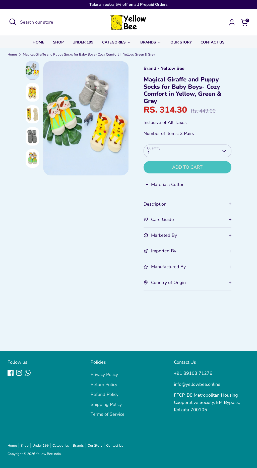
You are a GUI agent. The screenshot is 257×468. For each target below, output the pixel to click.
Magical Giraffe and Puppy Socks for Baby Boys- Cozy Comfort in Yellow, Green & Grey (89, 54)
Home (38, 42)
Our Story (181, 42)
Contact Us (212, 42)
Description (155, 204)
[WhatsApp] (28, 373)
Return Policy (104, 385)
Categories (114, 42)
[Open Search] (13, 22)
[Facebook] (11, 373)
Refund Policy (104, 394)
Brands (148, 42)
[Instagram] (19, 373)
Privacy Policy (104, 374)
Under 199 (83, 42)
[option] (86, 120)
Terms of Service (107, 414)
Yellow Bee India (48, 453)
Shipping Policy (106, 404)
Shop (58, 42)
